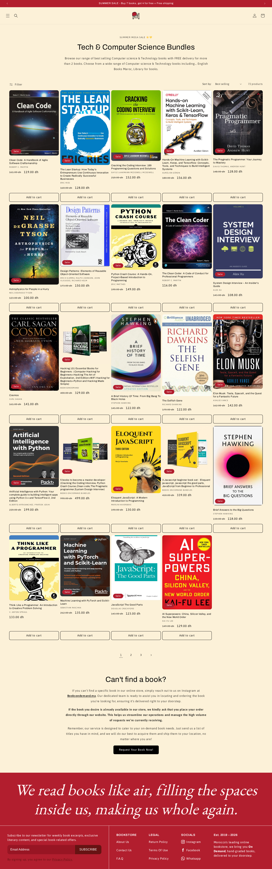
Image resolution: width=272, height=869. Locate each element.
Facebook (193, 850)
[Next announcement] (265, 3)
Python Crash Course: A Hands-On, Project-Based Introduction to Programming (131, 277)
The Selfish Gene (172, 400)
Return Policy (158, 841)
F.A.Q (119, 858)
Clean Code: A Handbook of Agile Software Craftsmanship (28, 162)
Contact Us (124, 850)
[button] (8, 16)
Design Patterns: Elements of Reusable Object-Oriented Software (83, 272)
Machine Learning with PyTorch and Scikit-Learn (85, 602)
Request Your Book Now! (136, 749)
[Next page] (151, 655)
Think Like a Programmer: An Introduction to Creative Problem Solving (33, 607)
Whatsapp (193, 858)
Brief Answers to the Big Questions (233, 510)
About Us (122, 841)
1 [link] (121, 655)
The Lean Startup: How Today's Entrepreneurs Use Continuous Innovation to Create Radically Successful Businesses (84, 174)
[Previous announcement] (7, 3)
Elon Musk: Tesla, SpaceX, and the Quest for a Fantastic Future (237, 395)
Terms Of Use (158, 850)
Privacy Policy (159, 858)
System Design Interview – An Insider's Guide (236, 285)
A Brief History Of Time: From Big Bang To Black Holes (136, 398)
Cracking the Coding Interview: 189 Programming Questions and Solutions (133, 167)
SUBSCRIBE (88, 849)
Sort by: (206, 83)
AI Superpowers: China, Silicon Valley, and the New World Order (186, 615)
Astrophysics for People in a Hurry (29, 289)
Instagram (193, 841)
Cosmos (14, 395)
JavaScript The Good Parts (127, 604)
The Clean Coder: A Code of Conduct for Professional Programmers (185, 275)
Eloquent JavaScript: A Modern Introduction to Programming (129, 499)
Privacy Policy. (62, 859)
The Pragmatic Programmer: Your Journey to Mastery (237, 161)
